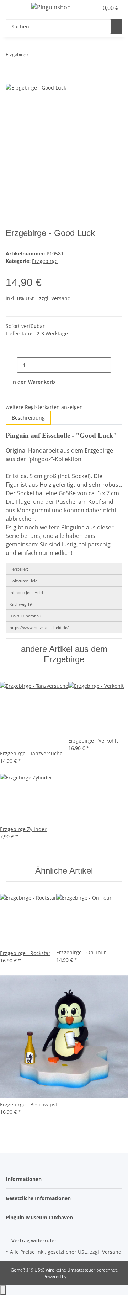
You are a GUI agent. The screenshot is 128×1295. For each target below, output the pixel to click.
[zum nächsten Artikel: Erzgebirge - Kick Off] (46, 56)
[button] (93, 8)
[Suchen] (116, 26)
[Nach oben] (3, 1290)
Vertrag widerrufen (34, 1240)
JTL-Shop (76, 1276)
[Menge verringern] (11, 365)
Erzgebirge (45, 261)
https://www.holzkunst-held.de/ (39, 627)
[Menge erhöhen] (116, 365)
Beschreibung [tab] (28, 417)
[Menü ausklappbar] (14, 8)
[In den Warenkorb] (11, 79)
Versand (61, 298)
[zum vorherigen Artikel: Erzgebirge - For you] (33, 56)
